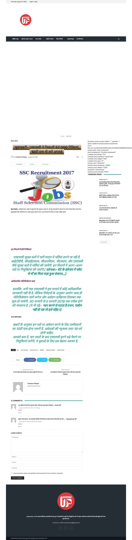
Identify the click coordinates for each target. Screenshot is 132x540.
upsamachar (60, 350)
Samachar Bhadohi (105, 218)
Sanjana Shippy (21, 157)
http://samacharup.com (34, 386)
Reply (20, 413)
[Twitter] (117, 1)
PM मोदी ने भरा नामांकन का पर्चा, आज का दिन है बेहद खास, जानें (109, 234)
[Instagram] (115, 1)
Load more (104, 242)
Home (62, 136)
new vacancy (24, 350)
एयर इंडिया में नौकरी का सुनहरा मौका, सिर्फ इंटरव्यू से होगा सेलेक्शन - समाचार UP (39, 405)
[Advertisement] (83, 19)
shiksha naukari (50, 350)
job (18, 350)
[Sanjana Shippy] (12, 157)
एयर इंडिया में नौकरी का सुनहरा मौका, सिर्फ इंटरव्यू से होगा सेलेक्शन (65, 373)
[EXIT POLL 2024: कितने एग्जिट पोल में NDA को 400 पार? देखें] (93, 195)
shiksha (42, 350)
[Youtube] (120, 1)
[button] (118, 38)
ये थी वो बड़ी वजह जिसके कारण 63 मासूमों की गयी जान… (28, 372)
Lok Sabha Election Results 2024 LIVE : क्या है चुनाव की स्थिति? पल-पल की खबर (109, 184)
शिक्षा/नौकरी (68, 136)
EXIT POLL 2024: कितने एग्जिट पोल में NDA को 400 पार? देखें (109, 196)
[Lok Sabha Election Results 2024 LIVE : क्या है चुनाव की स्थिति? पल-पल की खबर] (93, 183)
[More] (53, 164)
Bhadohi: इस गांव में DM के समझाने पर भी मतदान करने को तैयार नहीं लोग (109, 221)
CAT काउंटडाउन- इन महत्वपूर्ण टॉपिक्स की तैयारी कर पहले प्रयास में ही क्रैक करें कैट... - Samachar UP (47, 419)
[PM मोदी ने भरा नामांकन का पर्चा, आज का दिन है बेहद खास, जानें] (93, 233)
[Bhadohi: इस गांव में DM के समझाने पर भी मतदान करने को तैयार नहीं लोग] (93, 220)
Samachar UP (103, 179)
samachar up (34, 350)
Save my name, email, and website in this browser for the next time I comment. (38, 473)
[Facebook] (112, 1)
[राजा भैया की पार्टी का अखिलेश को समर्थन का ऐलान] (93, 208)
